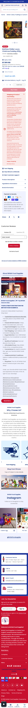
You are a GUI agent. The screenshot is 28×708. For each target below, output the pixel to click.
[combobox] (14, 9)
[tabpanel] (14, 340)
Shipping (4, 64)
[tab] (13, 273)
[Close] (23, 94)
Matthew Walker (12, 54)
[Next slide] (17, 43)
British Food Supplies (12, 699)
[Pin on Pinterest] (19, 217)
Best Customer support (11, 175)
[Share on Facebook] (9, 217)
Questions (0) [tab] (20, 232)
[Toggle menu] (2, 5)
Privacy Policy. (6, 615)
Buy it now (14, 90)
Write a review (14, 246)
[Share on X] (14, 217)
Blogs (3, 696)
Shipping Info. (21, 690)
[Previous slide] (12, 43)
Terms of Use (22, 613)
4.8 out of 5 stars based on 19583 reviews (14, 261)
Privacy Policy (5, 693)
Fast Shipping (8, 168)
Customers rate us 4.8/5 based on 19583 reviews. (14, 670)
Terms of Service (17, 693)
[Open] (3, 704)
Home (3, 15)
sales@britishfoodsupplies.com (15, 580)
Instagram (14, 498)
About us (4, 690)
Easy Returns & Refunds (11, 172)
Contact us (11, 690)
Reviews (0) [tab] (7, 232)
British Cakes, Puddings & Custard (17, 15)
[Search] (25, 9)
